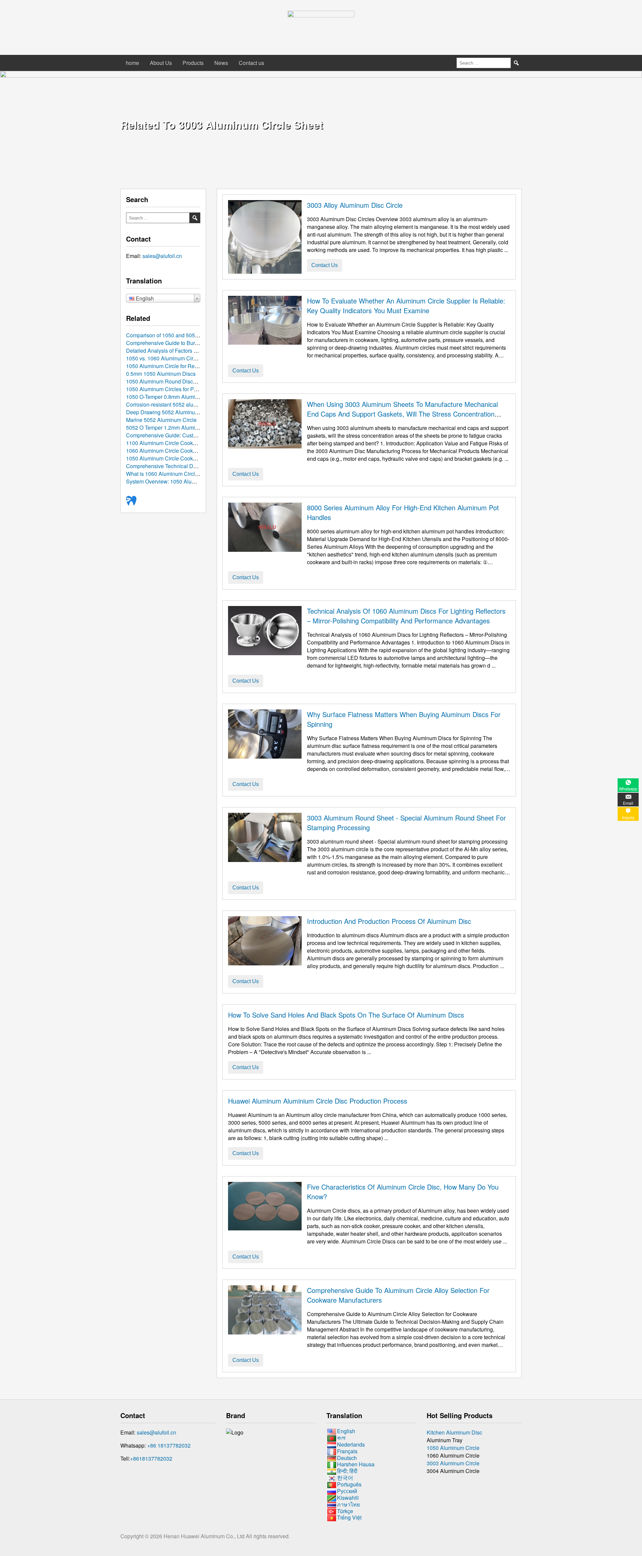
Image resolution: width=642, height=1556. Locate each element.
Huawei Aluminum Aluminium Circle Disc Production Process (317, 1101)
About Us (161, 63)
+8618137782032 (151, 1458)
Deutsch (347, 1458)
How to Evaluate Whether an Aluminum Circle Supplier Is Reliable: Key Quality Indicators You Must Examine (406, 305)
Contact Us (324, 265)
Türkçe (345, 1511)
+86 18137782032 (169, 1445)
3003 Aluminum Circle (453, 1463)
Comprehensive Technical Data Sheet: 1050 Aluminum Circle (199, 466)
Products (193, 63)
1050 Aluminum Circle (453, 1448)
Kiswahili (348, 1497)
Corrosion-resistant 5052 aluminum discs (174, 404)
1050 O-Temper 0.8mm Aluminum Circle (173, 397)
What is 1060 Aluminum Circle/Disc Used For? (181, 474)
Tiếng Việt (349, 1518)
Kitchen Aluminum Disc (454, 1432)
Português (349, 1484)
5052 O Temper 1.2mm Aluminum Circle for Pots (183, 427)
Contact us (251, 63)
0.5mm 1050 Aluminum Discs (161, 373)
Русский (347, 1491)
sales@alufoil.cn (162, 256)
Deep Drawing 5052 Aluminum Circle (170, 412)
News (221, 63)
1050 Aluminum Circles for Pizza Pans (171, 389)
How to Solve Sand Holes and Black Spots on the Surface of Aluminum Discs (346, 1015)
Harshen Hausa (355, 1464)
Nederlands (351, 1444)
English (346, 1431)
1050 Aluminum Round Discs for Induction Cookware (189, 381)
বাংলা (341, 1438)
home (132, 63)
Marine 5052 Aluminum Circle (161, 420)
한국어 (345, 1477)
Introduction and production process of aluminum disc (389, 921)
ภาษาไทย (348, 1504)
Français (347, 1451)
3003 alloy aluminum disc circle (355, 205)
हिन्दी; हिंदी (347, 1471)
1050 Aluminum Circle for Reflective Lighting (179, 366)
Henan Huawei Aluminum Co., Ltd (205, 1536)
